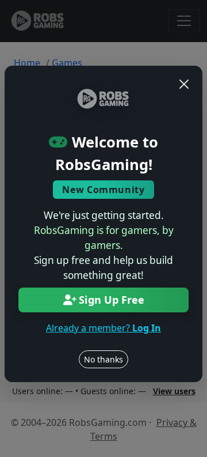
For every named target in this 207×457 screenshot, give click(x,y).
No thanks (103, 359)
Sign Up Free (111, 300)
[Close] (184, 84)
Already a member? (103, 328)
